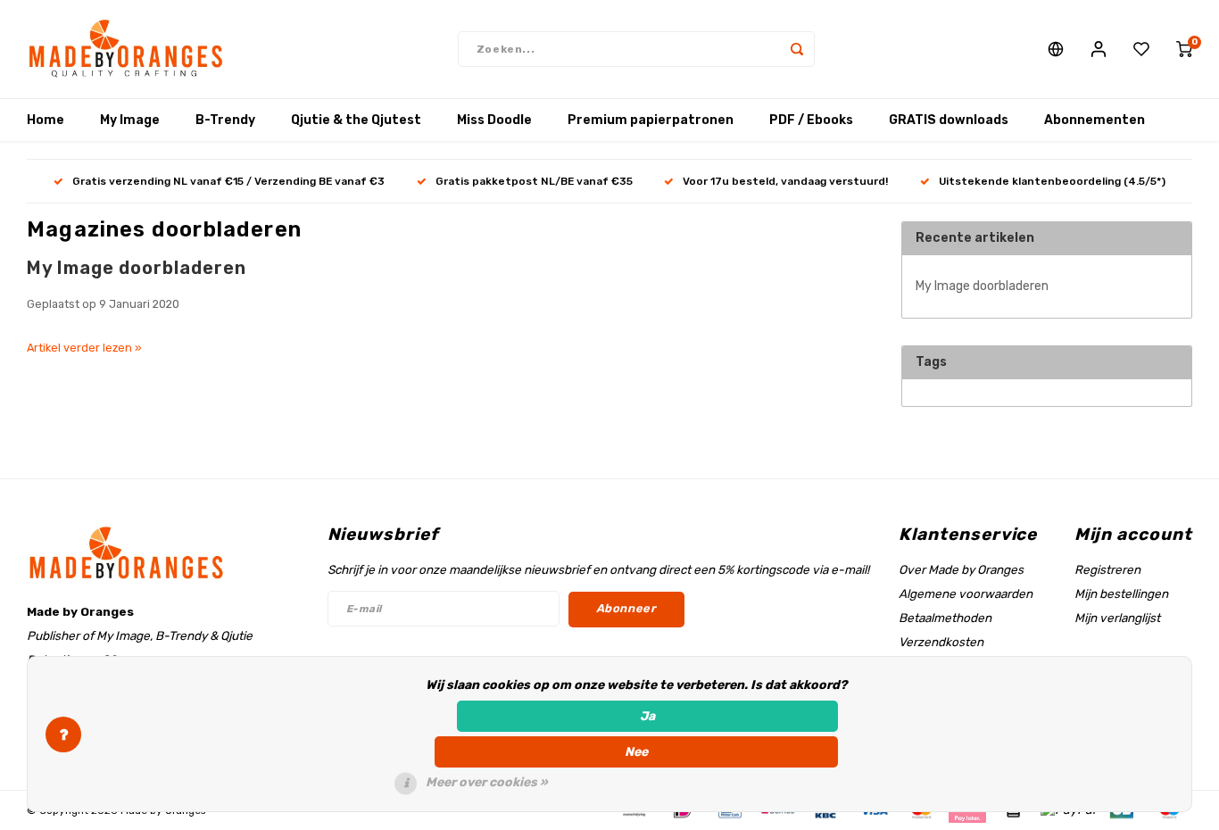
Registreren (1107, 569)
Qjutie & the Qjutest (356, 120)
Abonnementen (1094, 120)
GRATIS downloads (948, 120)
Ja (647, 716)
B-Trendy (225, 120)
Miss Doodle (494, 120)
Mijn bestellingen (1121, 593)
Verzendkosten (941, 642)
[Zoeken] (797, 49)
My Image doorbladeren (136, 267)
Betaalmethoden (945, 617)
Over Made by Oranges (961, 569)
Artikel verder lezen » (84, 347)
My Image (130, 120)
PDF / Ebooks (811, 120)
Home (45, 120)
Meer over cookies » (487, 782)
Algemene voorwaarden (965, 593)
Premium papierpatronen (651, 120)
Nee (636, 751)
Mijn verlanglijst (1117, 617)
